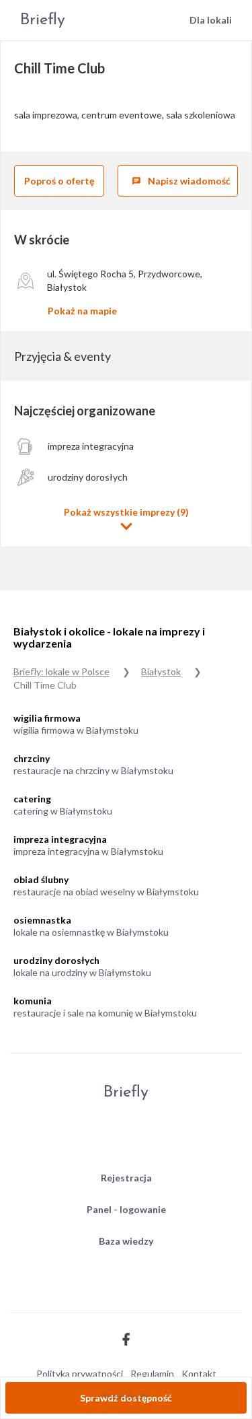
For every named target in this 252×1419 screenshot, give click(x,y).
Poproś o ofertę (59, 180)
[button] (126, 519)
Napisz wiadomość (181, 180)
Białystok (161, 671)
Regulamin (152, 1373)
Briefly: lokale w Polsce (61, 671)
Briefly (42, 20)
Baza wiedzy (126, 1241)
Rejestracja (126, 1177)
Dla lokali (211, 20)
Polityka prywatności (79, 1373)
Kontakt (198, 1373)
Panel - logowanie (126, 1209)
